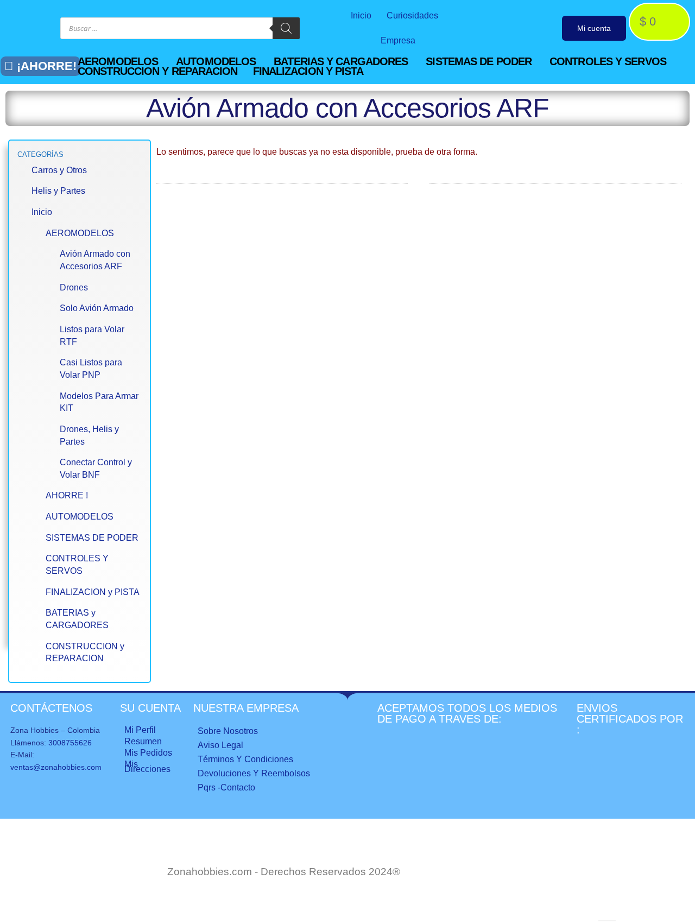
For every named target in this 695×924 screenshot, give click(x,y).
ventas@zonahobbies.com (56, 767)
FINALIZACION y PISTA (93, 592)
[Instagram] (511, 28)
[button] (124, 61)
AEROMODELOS (80, 233)
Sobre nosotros (228, 731)
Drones (74, 287)
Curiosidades (412, 15)
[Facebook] (488, 28)
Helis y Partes (58, 190)
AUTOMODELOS (79, 516)
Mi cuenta (594, 28)
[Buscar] (286, 28)
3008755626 (70, 742)
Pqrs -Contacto (226, 787)
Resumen (143, 741)
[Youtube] (534, 28)
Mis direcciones (147, 767)
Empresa (398, 40)
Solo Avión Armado (97, 308)
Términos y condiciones (245, 759)
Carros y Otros (59, 170)
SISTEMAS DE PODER (92, 537)
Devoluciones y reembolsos (254, 773)
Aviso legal (220, 745)
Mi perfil (140, 730)
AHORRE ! (67, 495)
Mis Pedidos (148, 752)
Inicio (361, 15)
